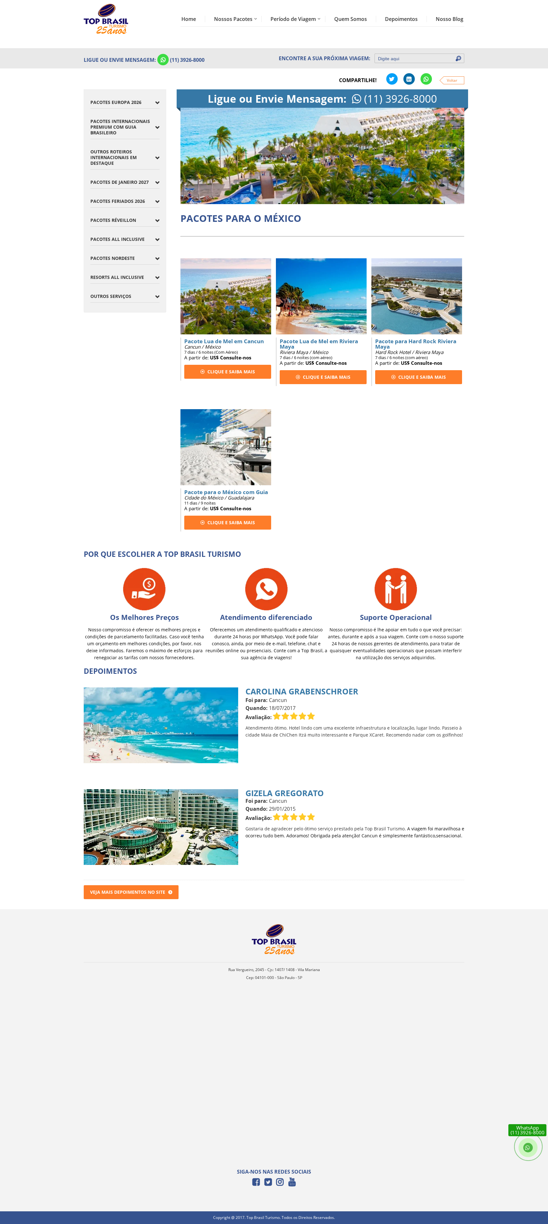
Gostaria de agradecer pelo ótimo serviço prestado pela (305, 829)
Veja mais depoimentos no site (127, 892)
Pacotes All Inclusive (117, 239)
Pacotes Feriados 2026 (117, 201)
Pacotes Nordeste (112, 258)
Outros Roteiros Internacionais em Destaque (113, 157)
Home (188, 19)
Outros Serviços (110, 296)
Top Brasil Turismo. (385, 829)
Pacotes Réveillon (113, 220)
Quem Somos (350, 19)
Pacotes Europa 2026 (115, 102)
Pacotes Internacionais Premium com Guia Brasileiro (120, 127)
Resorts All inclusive (117, 277)
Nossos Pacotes (233, 19)
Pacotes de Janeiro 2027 (119, 182)
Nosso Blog (449, 19)
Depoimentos (401, 19)
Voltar (452, 80)
